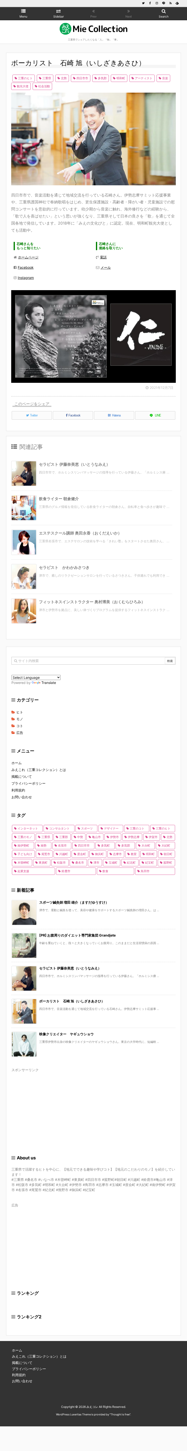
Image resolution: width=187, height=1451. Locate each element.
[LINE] (163, 3)
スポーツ (87, 828)
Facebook (26, 267)
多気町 (105, 845)
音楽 (165, 78)
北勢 (64, 78)
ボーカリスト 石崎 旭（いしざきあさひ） (72, 1001)
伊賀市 (153, 837)
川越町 (63, 854)
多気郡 (102, 78)
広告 (19, 732)
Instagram (26, 278)
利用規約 (18, 790)
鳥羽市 (145, 871)
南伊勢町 (23, 845)
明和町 (120, 78)
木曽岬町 (23, 862)
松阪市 (61, 862)
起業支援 (23, 871)
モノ (19, 719)
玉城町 (113, 862)
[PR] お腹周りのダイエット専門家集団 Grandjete (77, 935)
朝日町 (168, 854)
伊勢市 (114, 837)
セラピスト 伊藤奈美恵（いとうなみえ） (74, 464)
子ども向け (25, 854)
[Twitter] (143, 3)
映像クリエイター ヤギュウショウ (66, 1034)
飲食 (105, 871)
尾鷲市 (45, 854)
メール (106, 267)
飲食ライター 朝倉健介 (59, 498)
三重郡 (63, 837)
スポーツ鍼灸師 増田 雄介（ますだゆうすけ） (74, 902)
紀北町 (131, 862)
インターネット (28, 828)
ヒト (19, 712)
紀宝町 (149, 862)
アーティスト (143, 78)
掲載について (21, 776)
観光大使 (22, 86)
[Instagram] (156, 3)
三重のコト (137, 828)
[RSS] (170, 3)
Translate (48, 683)
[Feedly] (177, 3)
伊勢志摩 (134, 837)
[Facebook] (150, 3)
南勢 (44, 845)
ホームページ (28, 257)
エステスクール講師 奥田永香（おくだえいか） (80, 533)
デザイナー (111, 828)
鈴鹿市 (66, 871)
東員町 (43, 862)
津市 (96, 862)
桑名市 (79, 862)
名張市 (62, 845)
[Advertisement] (93, 1108)
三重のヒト (25, 78)
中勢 (80, 837)
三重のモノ (25, 837)
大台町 (145, 845)
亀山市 (96, 837)
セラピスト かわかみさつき (64, 567)
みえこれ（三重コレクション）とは (38, 770)
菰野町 (167, 862)
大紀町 (165, 845)
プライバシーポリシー (28, 783)
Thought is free (120, 1414)
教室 (134, 854)
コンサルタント (59, 828)
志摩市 (117, 854)
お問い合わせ (21, 797)
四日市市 (82, 78)
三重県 (46, 78)
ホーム (16, 763)
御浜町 (99, 854)
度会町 (81, 854)
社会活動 (44, 86)
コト (19, 726)
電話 (103, 257)
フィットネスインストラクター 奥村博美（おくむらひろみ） (92, 601)
